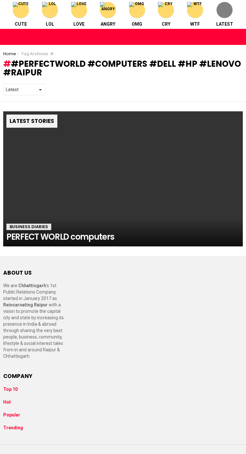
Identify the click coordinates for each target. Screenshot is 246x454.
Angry (108, 24)
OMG (137, 24)
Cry (166, 24)
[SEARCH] (238, 37)
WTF (195, 24)
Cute (21, 24)
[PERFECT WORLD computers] (123, 178)
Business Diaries (29, 227)
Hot (7, 402)
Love (79, 24)
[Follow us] (224, 37)
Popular (11, 414)
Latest (224, 24)
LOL (50, 24)
